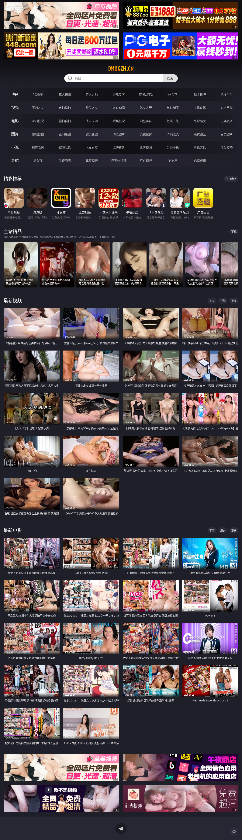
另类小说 (173, 147)
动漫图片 (119, 134)
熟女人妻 (146, 108)
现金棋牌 (200, 94)
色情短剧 (200, 161)
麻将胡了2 (146, 94)
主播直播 (200, 108)
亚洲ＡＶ (38, 108)
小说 (15, 147)
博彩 (15, 94)
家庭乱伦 (65, 147)
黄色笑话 (200, 147)
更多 (234, 300)
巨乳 (223, 300)
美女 (212, 300)
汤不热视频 (118, 161)
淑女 (223, 530)
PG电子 (38, 94)
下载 (234, 231)
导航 (15, 160)
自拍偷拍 (65, 108)
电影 (15, 120)
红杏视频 (146, 161)
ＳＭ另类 (227, 108)
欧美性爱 (119, 121)
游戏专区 (119, 94)
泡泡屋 (172, 161)
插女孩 (37, 161)
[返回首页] (233, 831)
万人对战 (92, 94)
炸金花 (172, 94)
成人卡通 (92, 121)
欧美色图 (92, 134)
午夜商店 (65, 161)
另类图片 (227, 134)
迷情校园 (146, 147)
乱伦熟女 (200, 121)
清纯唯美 (173, 134)
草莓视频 (92, 161)
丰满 (212, 530)
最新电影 (13, 530)
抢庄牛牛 (227, 94)
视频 (15, 107)
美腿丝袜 (146, 134)
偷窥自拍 (38, 134)
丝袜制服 (173, 108)
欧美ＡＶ (92, 108)
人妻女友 (92, 147)
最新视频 (13, 300)
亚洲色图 (65, 134)
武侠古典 (119, 147)
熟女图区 (200, 134)
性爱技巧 (227, 147)
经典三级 (173, 121)
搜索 (170, 78)
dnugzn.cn (121, 68)
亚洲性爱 (38, 121)
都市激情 (38, 147)
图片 (15, 134)
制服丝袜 (146, 121)
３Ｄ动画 (119, 108)
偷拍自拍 (65, 121)
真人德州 (65, 94)
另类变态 (227, 121)
